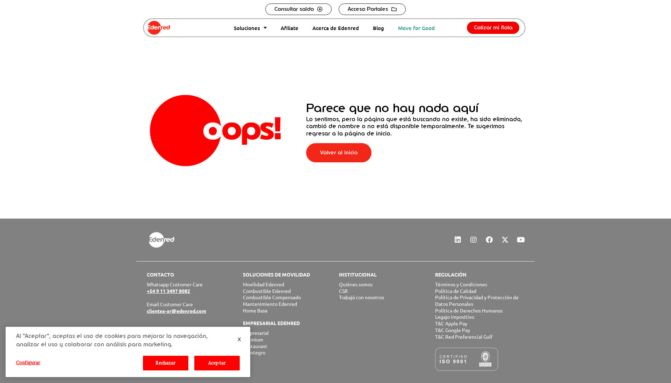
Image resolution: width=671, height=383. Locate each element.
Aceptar (217, 363)
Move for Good (416, 27)
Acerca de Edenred (335, 27)
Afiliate (289, 27)
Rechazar (165, 363)
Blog (378, 27)
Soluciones (247, 27)
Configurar (28, 363)
